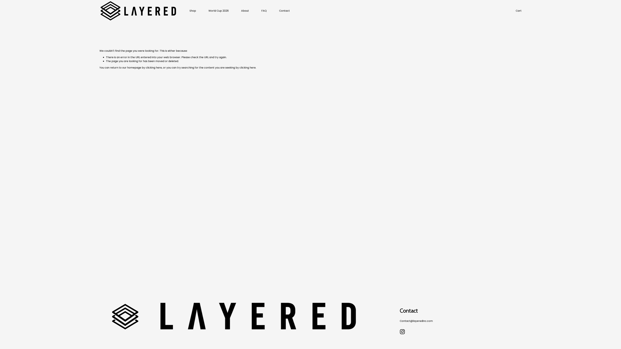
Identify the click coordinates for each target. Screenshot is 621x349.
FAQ (264, 11)
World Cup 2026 (218, 11)
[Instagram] (402, 331)
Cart (519, 11)
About (245, 11)
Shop (193, 11)
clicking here (154, 67)
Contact (284, 11)
